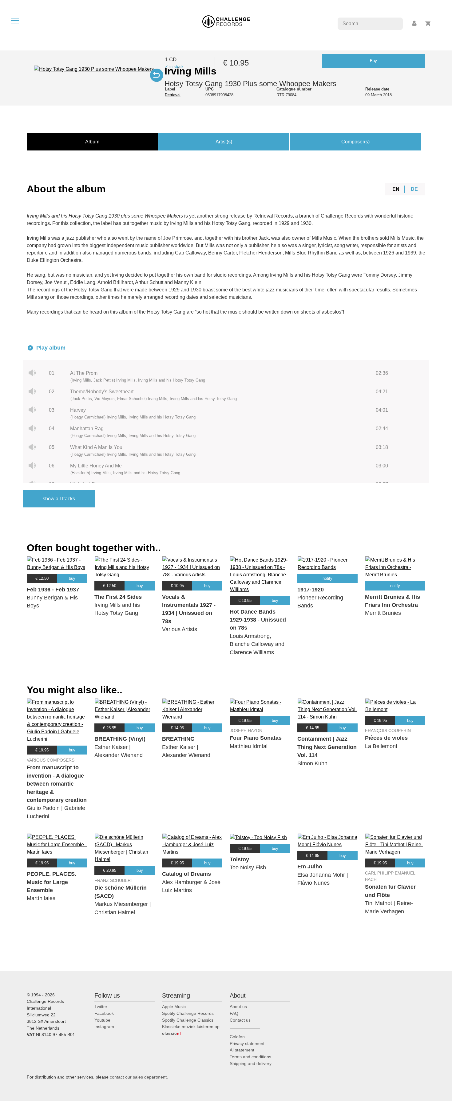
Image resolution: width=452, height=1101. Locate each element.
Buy (373, 60)
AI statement (242, 1049)
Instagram (104, 1026)
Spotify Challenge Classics (187, 1020)
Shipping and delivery (251, 1063)
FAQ (234, 1013)
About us (238, 1006)
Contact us (240, 1020)
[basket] (428, 23)
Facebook (104, 1013)
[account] (415, 23)
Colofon (237, 1036)
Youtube (102, 1020)
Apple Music (174, 1006)
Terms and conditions (250, 1056)
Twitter (100, 1006)
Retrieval (172, 95)
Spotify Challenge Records (188, 1013)
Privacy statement (247, 1043)
